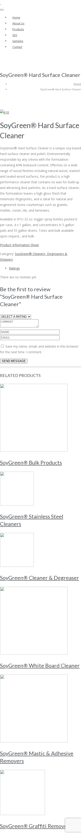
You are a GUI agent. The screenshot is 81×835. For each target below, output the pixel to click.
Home (16, 17)
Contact (17, 47)
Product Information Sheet (19, 245)
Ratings (14, 268)
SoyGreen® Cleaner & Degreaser (39, 577)
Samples (17, 41)
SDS (14, 35)
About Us (18, 23)
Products (18, 29)
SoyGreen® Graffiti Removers (36, 826)
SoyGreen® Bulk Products (31, 462)
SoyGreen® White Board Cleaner (40, 665)
